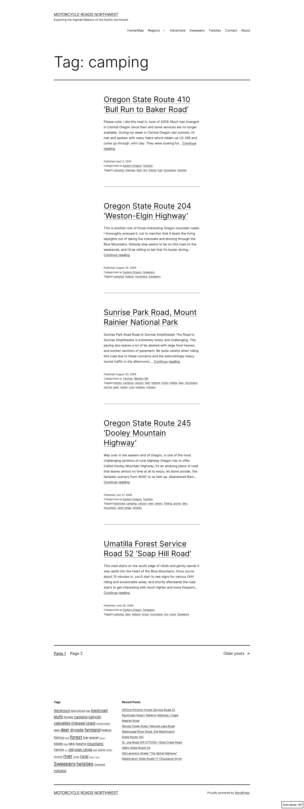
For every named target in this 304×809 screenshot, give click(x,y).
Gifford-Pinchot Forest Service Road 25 (148, 710)
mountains (170, 170)
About (245, 30)
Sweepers (197, 30)
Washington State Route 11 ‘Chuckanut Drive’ (152, 758)
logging (81, 744)
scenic (91, 757)
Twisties (215, 30)
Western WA (141, 378)
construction (103, 723)
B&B (88, 711)
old (71, 749)
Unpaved (99, 764)
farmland (92, 729)
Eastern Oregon (132, 165)
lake (181, 382)
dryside (77, 730)
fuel (160, 170)
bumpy (118, 382)
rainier (123, 387)
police (101, 749)
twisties (182, 170)
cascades (62, 723)
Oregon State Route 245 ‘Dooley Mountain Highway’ (147, 432)
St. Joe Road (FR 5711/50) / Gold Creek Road (152, 742)
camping (119, 170)
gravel (177, 503)
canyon (139, 382)
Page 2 (76, 653)
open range (124, 507)
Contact (231, 30)
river (131, 387)
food (67, 738)
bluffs (58, 717)
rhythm (58, 756)
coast (90, 723)
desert (159, 503)
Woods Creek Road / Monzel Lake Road (148, 726)
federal (129, 276)
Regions (154, 30)
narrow (108, 387)
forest (164, 382)
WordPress (242, 792)
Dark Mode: (290, 804)
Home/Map (135, 30)
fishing (152, 170)
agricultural (78, 710)
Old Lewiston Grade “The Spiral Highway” (149, 753)
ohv (166, 614)
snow (173, 614)
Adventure (178, 30)
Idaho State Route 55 (136, 747)
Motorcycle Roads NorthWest (86, 14)
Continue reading (117, 255)
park (116, 387)
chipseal (130, 170)
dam (57, 730)
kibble (173, 382)
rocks (76, 756)
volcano (151, 387)
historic (102, 738)
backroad (119, 503)
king (66, 744)
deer (139, 170)
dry (145, 170)
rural (84, 756)
